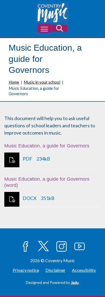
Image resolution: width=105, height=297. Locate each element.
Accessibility (84, 270)
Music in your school (42, 82)
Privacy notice (26, 270)
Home (14, 82)
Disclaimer (55, 270)
